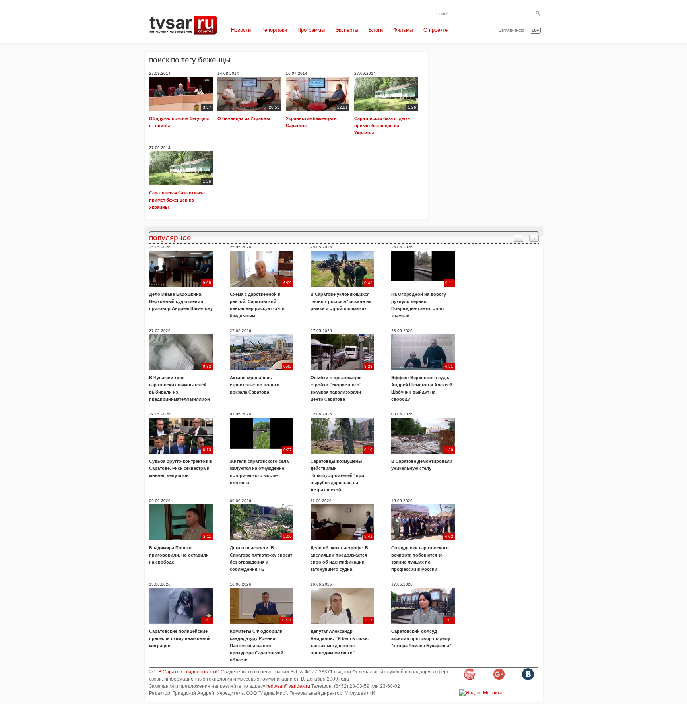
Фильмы (403, 30)
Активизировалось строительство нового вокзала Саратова (254, 384)
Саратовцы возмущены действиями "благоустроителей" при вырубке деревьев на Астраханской (337, 475)
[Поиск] (538, 13)
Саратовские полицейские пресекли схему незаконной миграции (180, 638)
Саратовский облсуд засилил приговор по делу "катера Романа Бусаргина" (421, 638)
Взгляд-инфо (511, 30)
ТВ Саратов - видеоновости (186, 672)
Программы (311, 30)
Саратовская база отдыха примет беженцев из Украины (382, 125)
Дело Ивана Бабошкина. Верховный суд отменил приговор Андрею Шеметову (181, 301)
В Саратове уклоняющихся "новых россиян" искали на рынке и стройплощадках (341, 301)
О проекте (435, 30)
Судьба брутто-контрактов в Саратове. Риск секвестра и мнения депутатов (180, 468)
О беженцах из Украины (243, 118)
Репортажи (274, 30)
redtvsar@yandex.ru (288, 686)
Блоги (376, 30)
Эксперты (346, 30)
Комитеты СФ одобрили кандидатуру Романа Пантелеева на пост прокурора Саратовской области (256, 645)
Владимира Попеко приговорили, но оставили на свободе (179, 554)
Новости (241, 30)
